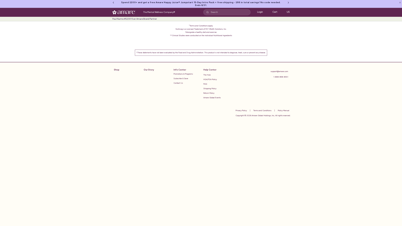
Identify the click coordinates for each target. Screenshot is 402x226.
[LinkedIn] (284, 93)
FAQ (205, 84)
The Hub (207, 75)
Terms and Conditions (262, 110)
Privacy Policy (241, 110)
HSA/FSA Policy (210, 79)
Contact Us (178, 83)
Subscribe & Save (181, 78)
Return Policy (208, 93)
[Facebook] (260, 93)
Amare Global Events (212, 98)
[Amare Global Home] (124, 12)
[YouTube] (251, 93)
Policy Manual (283, 110)
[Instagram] (268, 93)
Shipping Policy (209, 88)
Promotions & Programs (183, 74)
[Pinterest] (277, 93)
